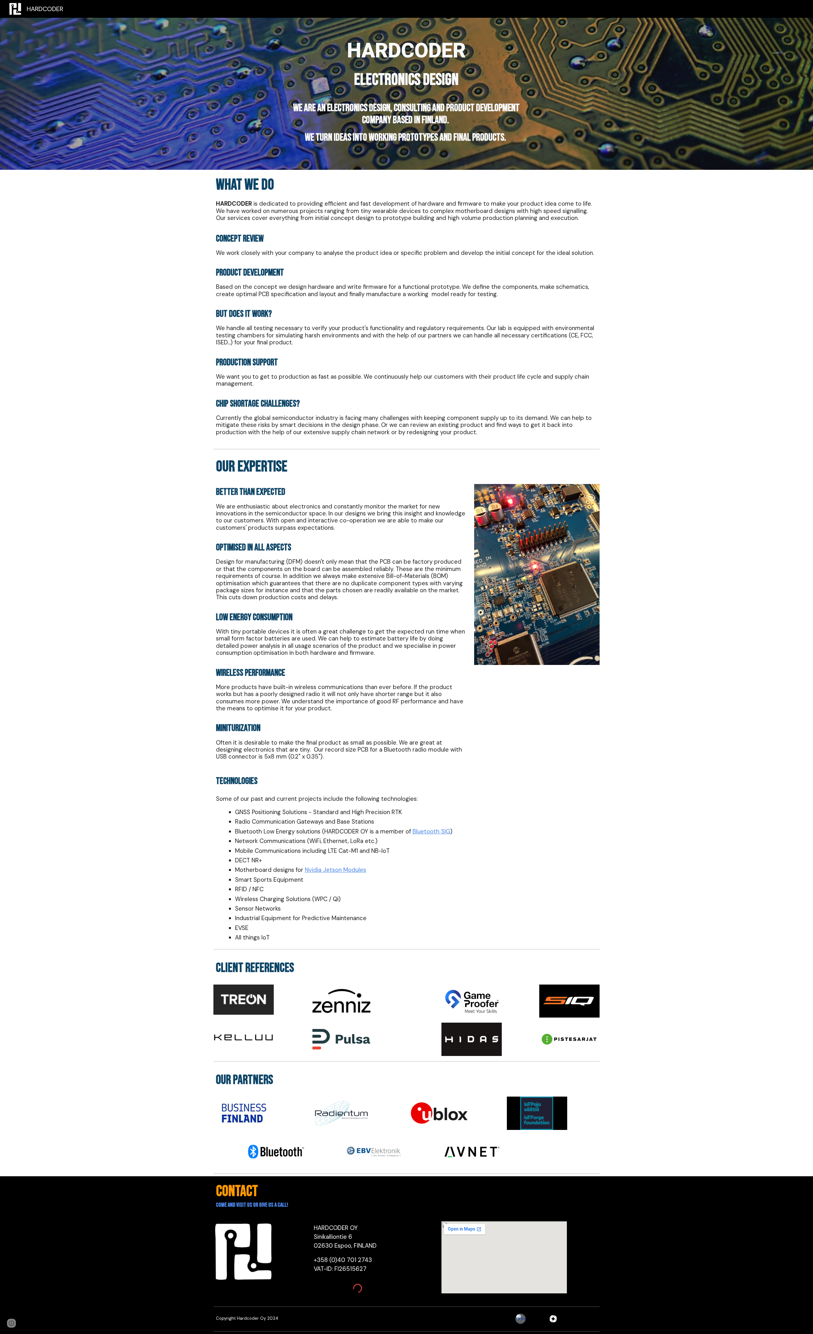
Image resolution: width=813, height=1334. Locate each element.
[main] (406, 64)
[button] (11, 1323)
